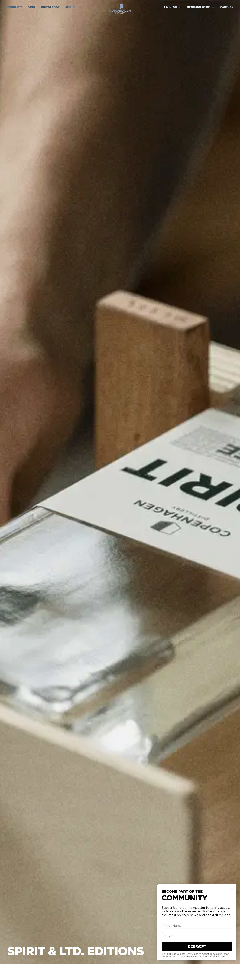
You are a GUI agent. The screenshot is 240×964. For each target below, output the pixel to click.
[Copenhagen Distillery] (120, 9)
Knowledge (50, 7)
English (170, 7)
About (70, 7)
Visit (31, 7)
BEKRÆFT (197, 946)
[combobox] (174, 7)
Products (15, 7)
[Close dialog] (232, 889)
